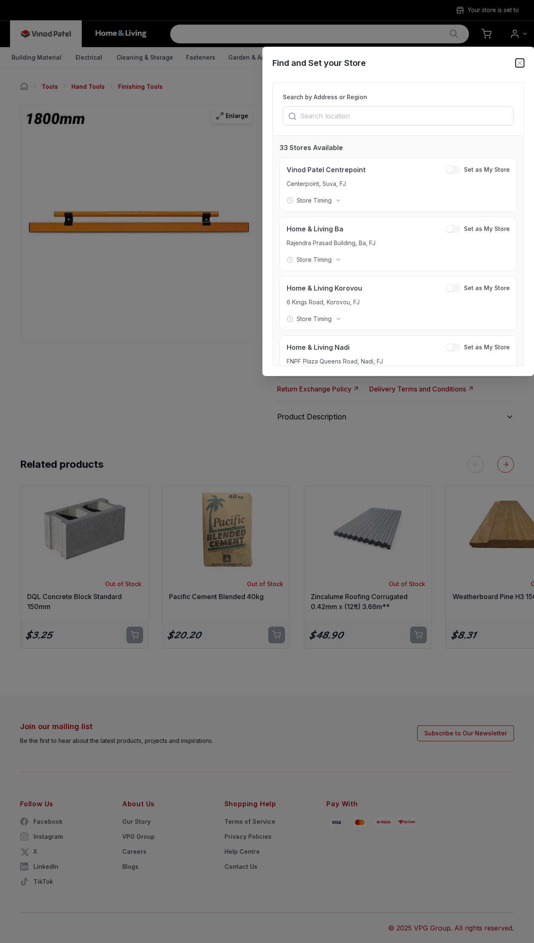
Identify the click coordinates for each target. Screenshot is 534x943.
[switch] (453, 170)
